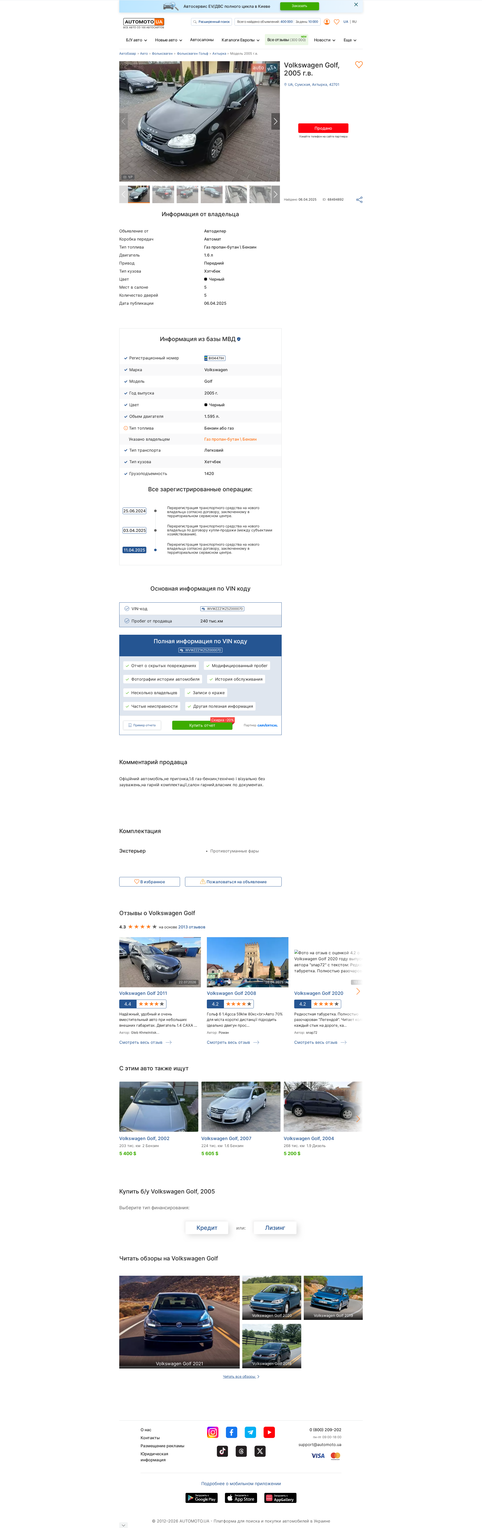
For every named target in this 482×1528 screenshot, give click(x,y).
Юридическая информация (154, 1456)
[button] (275, 121)
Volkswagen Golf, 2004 (309, 1138)
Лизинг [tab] (275, 1227)
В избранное (152, 881)
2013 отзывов (191, 926)
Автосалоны (201, 39)
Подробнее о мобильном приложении (241, 1483)
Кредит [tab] (207, 1227)
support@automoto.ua (319, 1444)
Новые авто (166, 39)
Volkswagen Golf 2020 (318, 993)
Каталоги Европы (238, 39)
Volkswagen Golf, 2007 (226, 1138)
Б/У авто (134, 39)
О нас (146, 1429)
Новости (322, 39)
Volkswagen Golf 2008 (231, 993)
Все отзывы (286, 39)
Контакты (150, 1437)
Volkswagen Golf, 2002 (144, 1138)
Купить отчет (210, 724)
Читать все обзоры (239, 1376)
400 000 (286, 22)
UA (345, 22)
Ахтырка (219, 53)
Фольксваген (162, 53)
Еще (348, 39)
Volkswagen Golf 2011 (143, 993)
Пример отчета (144, 725)
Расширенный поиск (214, 22)
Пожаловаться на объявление (236, 881)
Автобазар (127, 53)
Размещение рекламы (162, 1445)
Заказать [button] (299, 6)
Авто (144, 53)
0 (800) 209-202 (325, 1429)
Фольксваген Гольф (192, 53)
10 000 (313, 22)
